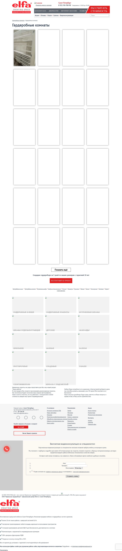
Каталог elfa (40, 11)
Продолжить (4, 550)
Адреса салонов (90, 421)
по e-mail (21, 427)
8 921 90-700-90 (64, 5)
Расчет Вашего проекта (29, 433)
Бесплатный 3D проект (61, 281)
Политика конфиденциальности (56, 417)
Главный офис (92, 424)
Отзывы (69, 425)
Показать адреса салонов (43, 5)
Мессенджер (70, 468)
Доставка (70, 413)
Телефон (64, 466)
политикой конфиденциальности (81, 471)
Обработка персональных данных (57, 419)
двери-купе (54, 11)
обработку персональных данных (54, 471)
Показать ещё (61, 269)
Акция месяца (92, 410)
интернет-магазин (69, 11)
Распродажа (91, 413)
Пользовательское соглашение (76, 427)
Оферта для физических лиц (55, 421)
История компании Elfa (54, 410)
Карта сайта (50, 423)
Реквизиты (70, 421)
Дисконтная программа (95, 415)
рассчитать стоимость (99, 10)
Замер (69, 410)
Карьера (49, 415)
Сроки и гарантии (72, 417)
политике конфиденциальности (82, 546)
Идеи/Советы (71, 423)
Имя (64, 463)
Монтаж (69, 415)
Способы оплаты (72, 419)
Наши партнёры (51, 413)
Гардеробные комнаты (18, 20)
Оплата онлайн (71, 429)
